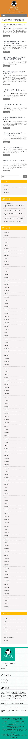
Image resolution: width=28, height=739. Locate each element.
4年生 (5, 627)
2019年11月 (6, 490)
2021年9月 (6, 419)
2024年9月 (6, 303)
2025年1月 (6, 290)
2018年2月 (6, 558)
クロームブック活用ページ (13, 148)
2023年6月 (6, 352)
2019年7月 (6, 503)
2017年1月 (6, 600)
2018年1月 (6, 561)
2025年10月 (7, 261)
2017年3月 (6, 593)
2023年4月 (6, 358)
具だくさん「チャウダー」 (10, 218)
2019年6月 (6, 506)
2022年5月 (6, 393)
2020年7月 (6, 464)
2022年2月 (6, 403)
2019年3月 (6, 516)
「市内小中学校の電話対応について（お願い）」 (14, 134)
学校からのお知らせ (17, 28)
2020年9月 (6, 458)
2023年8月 (6, 345)
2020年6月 (6, 468)
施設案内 (3, 668)
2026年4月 (6, 242)
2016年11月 (6, 606)
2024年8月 (6, 306)
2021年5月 (6, 432)
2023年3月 (6, 361)
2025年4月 (6, 281)
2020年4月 (6, 474)
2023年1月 (6, 368)
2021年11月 (6, 413)
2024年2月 (6, 326)
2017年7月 (6, 581)
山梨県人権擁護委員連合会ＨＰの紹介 (14, 118)
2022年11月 (6, 374)
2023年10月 (7, 339)
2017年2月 (6, 597)
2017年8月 (6, 577)
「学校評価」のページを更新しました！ (14, 105)
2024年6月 (6, 313)
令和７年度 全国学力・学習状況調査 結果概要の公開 (14, 58)
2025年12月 (7, 255)
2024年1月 (6, 329)
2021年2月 (6, 442)
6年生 (5, 634)
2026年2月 (6, 248)
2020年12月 (7, 448)
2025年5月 (6, 277)
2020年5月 (6, 471)
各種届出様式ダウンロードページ (14, 161)
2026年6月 (6, 235)
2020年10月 (7, 455)
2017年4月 (6, 590)
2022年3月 (6, 400)
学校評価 (6, 185)
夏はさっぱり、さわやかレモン (11, 213)
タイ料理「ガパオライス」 (10, 221)
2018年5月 (6, 548)
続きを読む (6, 36)
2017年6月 (6, 584)
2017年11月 (6, 568)
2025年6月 (6, 274)
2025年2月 (6, 287)
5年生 (5, 631)
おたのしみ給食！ (8, 210)
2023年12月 (7, 332)
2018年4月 (6, 552)
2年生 (5, 621)
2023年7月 (6, 348)
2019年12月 (7, 487)
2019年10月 (7, 493)
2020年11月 (6, 452)
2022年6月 (6, 390)
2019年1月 (6, 522)
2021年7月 (6, 426)
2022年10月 (7, 377)
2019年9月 (6, 497)
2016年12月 (7, 603)
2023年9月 (6, 342)
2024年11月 (6, 297)
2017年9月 (6, 574)
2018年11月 (6, 529)
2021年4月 (6, 435)
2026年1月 (6, 252)
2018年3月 (6, 555)
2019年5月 (6, 510)
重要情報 (25, 28)
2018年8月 (6, 539)
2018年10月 (7, 532)
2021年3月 (6, 439)
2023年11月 (6, 335)
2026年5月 (6, 239)
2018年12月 (7, 526)
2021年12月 (7, 410)
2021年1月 (6, 445)
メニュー (4, 15)
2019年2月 (6, 519)
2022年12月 (7, 371)
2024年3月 (6, 322)
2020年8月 (6, 461)
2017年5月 (6, 587)
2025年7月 (6, 271)
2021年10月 (7, 416)
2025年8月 (6, 268)
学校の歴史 (6, 192)
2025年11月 (6, 258)
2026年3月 (6, 245)
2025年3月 (6, 284)
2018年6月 (6, 545)
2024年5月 (6, 316)
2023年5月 (6, 355)
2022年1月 (6, 406)
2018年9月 (6, 535)
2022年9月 (6, 381)
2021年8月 (6, 422)
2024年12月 (7, 293)
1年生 (5, 618)
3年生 (21, 93)
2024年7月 (6, 310)
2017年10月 (7, 571)
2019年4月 (6, 513)
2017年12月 (7, 564)
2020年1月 (6, 484)
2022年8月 (6, 384)
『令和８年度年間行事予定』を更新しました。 (14, 25)
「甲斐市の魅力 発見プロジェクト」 (14, 91)
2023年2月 (6, 364)
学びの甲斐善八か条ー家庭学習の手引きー (14, 72)
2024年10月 (7, 300)
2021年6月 (6, 429)
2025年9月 (6, 264)
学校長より (6, 189)
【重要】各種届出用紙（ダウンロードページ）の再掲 (14, 42)
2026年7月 (6, 232)
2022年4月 (6, 397)
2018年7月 (6, 542)
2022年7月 (6, 387)
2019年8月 (6, 500)
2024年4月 (6, 319)
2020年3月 (6, 477)
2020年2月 (6, 481)
